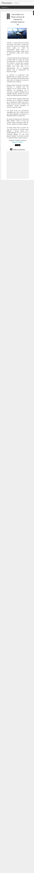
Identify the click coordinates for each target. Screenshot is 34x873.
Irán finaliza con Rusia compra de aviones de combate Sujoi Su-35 (18, 19)
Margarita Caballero (17, 142)
